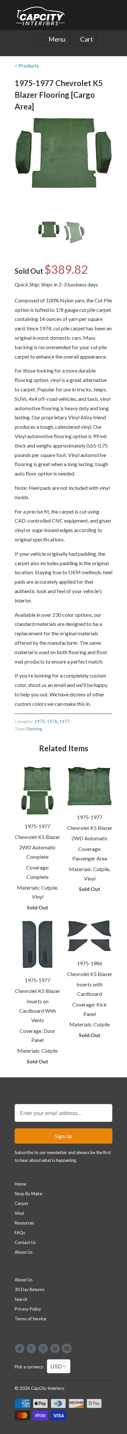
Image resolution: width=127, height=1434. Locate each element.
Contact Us (25, 1242)
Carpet (21, 1203)
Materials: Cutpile (37, 1050)
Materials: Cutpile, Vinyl (37, 892)
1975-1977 (37, 826)
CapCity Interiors (47, 1388)
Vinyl (19, 1213)
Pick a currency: (31, 1366)
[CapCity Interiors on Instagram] (56, 1348)
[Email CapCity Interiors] (68, 1348)
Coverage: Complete (37, 872)
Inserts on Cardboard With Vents (37, 1010)
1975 (40, 721)
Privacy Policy (28, 1309)
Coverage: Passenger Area (89, 853)
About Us (24, 1252)
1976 (52, 721)
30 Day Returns (29, 1289)
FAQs (20, 1232)
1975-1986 (89, 963)
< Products (27, 65)
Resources (24, 1222)
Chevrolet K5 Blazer (37, 837)
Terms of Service (30, 1318)
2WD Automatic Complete (37, 852)
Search (21, 1299)
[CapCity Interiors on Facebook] (32, 1348)
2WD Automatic (89, 838)
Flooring (34, 728)
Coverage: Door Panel (37, 1035)
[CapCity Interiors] (41, 17)
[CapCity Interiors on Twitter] (20, 1348)
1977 (64, 721)
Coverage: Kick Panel (89, 1009)
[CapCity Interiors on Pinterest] (44, 1348)
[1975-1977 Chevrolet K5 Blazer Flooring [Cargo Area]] (63, 153)
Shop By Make (28, 1193)
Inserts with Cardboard (90, 989)
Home (20, 1184)
